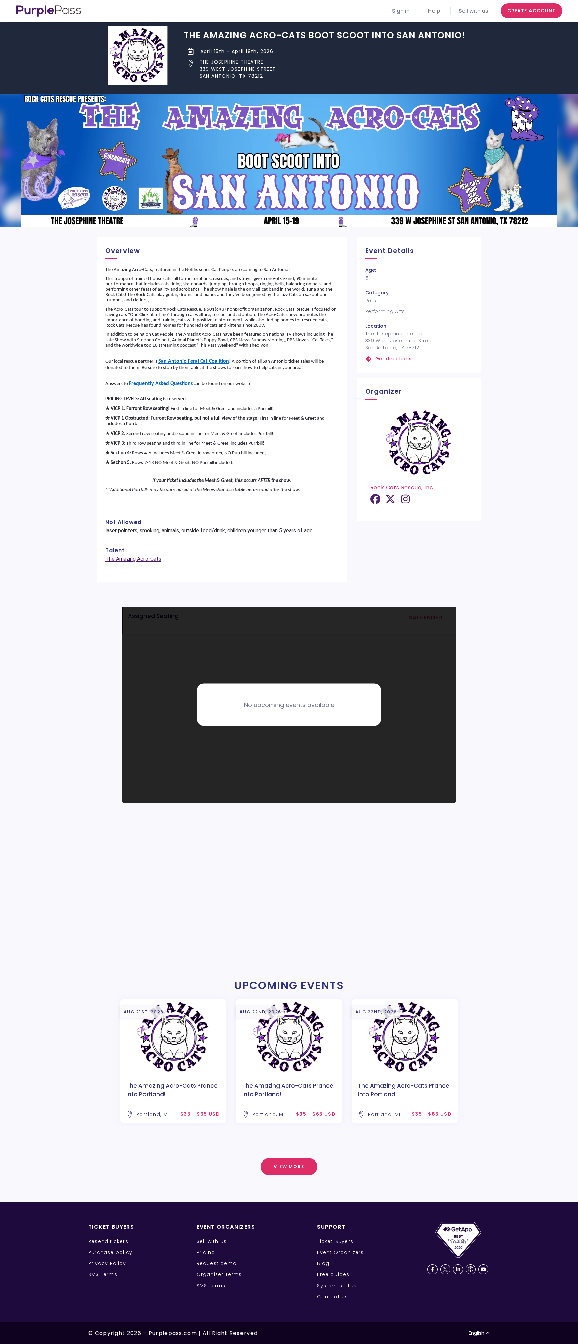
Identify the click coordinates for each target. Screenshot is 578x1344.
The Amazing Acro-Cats (133, 559)
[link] (419, 359)
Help (434, 11)
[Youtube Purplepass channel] (483, 1269)
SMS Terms (102, 1274)
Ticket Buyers (335, 1241)
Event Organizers (340, 1252)
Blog (323, 1263)
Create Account (531, 10)
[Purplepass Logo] (49, 11)
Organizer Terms (219, 1274)
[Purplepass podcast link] (471, 1269)
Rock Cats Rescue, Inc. (402, 487)
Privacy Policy (107, 1263)
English (476, 1333)
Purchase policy (110, 1252)
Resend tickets (108, 1241)
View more (289, 1166)
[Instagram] (405, 501)
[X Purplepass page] (445, 1269)
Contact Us (332, 1296)
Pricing (206, 1252)
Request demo (217, 1263)
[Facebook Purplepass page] (432, 1269)
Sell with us (473, 11)
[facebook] (375, 501)
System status (337, 1285)
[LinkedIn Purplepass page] (458, 1269)
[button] (324, 69)
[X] (390, 501)
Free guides (333, 1274)
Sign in (401, 11)
